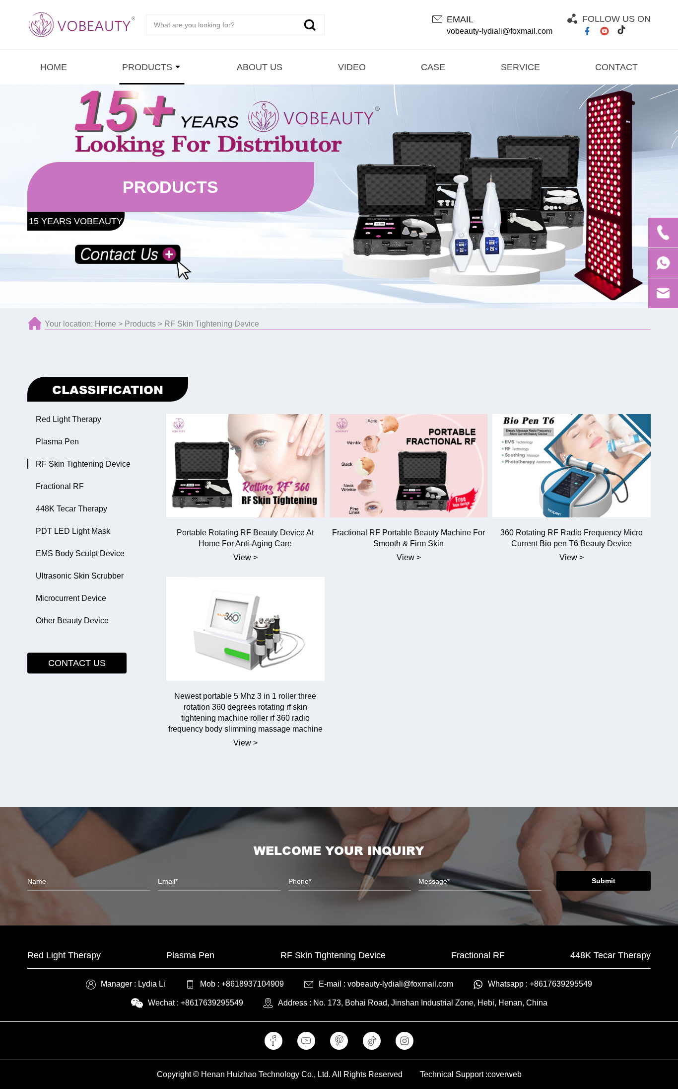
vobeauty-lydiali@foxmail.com (499, 31)
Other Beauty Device (72, 620)
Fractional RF (60, 486)
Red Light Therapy (68, 419)
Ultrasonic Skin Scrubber (80, 576)
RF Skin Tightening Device (211, 324)
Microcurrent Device (71, 598)
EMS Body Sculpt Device (80, 553)
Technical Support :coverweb (471, 1074)
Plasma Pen (57, 441)
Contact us (77, 663)
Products (140, 324)
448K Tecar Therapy (71, 508)
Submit (603, 881)
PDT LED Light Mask (73, 531)
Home (105, 324)
